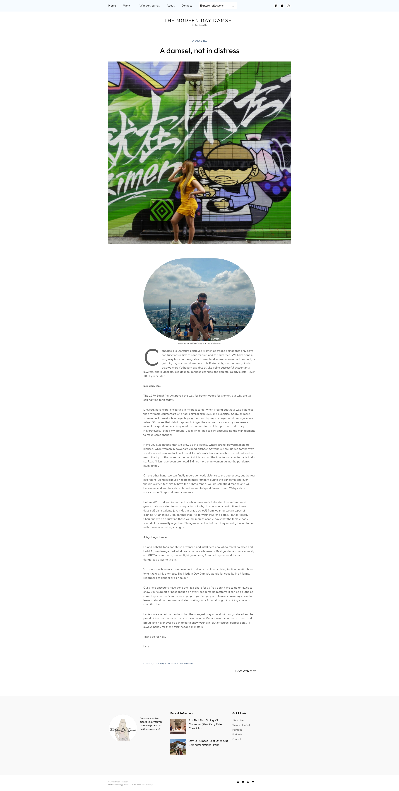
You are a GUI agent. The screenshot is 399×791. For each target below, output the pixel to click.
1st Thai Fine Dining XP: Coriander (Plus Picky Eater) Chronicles (206, 724)
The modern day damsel (199, 21)
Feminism (147, 664)
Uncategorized (199, 41)
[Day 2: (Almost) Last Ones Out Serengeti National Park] (178, 747)
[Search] (233, 6)
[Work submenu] (131, 6)
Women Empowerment (182, 664)
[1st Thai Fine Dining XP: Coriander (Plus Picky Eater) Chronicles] (178, 726)
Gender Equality (161, 664)
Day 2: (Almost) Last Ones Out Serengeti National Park (208, 743)
